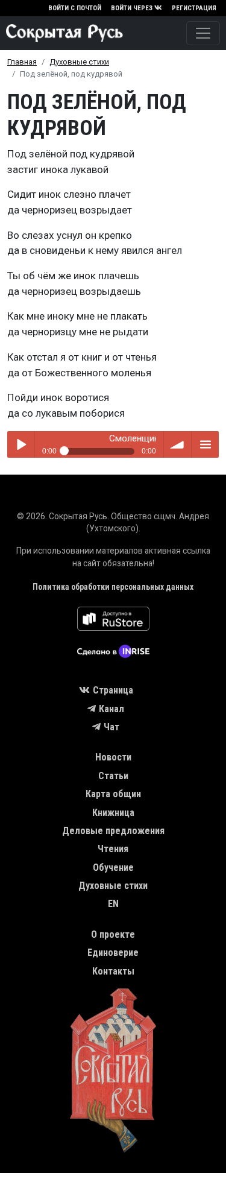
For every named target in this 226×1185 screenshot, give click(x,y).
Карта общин (113, 794)
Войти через (131, 8)
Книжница (113, 812)
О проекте (113, 934)
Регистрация (194, 8)
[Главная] (61, 33)
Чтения (113, 849)
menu (205, 444)
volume (177, 444)
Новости (113, 757)
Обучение (113, 867)
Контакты (113, 971)
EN (113, 903)
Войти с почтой (74, 8)
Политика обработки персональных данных (113, 587)
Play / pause (20, 444)
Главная (22, 61)
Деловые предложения (113, 830)
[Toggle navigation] (203, 33)
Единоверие (113, 952)
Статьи (113, 776)
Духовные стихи (79, 61)
